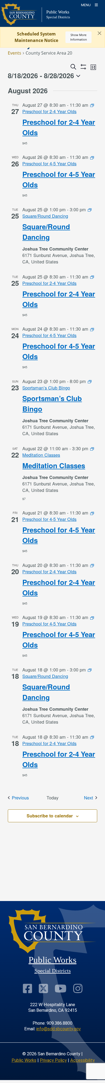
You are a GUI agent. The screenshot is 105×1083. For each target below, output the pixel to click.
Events (14, 53)
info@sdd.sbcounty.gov (58, 1028)
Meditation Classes (53, 465)
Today (52, 797)
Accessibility (82, 1060)
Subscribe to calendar (50, 816)
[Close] (99, 33)
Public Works (24, 1060)
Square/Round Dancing (46, 231)
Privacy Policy (53, 1060)
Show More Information (78, 37)
